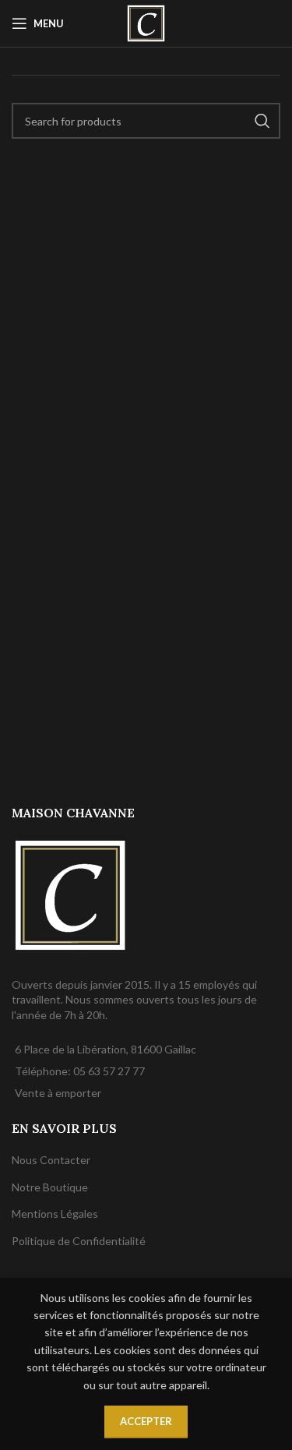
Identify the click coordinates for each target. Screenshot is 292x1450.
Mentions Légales (55, 1213)
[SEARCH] (262, 121)
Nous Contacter (51, 1159)
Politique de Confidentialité (79, 1240)
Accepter (146, 1421)
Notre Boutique (50, 1187)
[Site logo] (145, 22)
